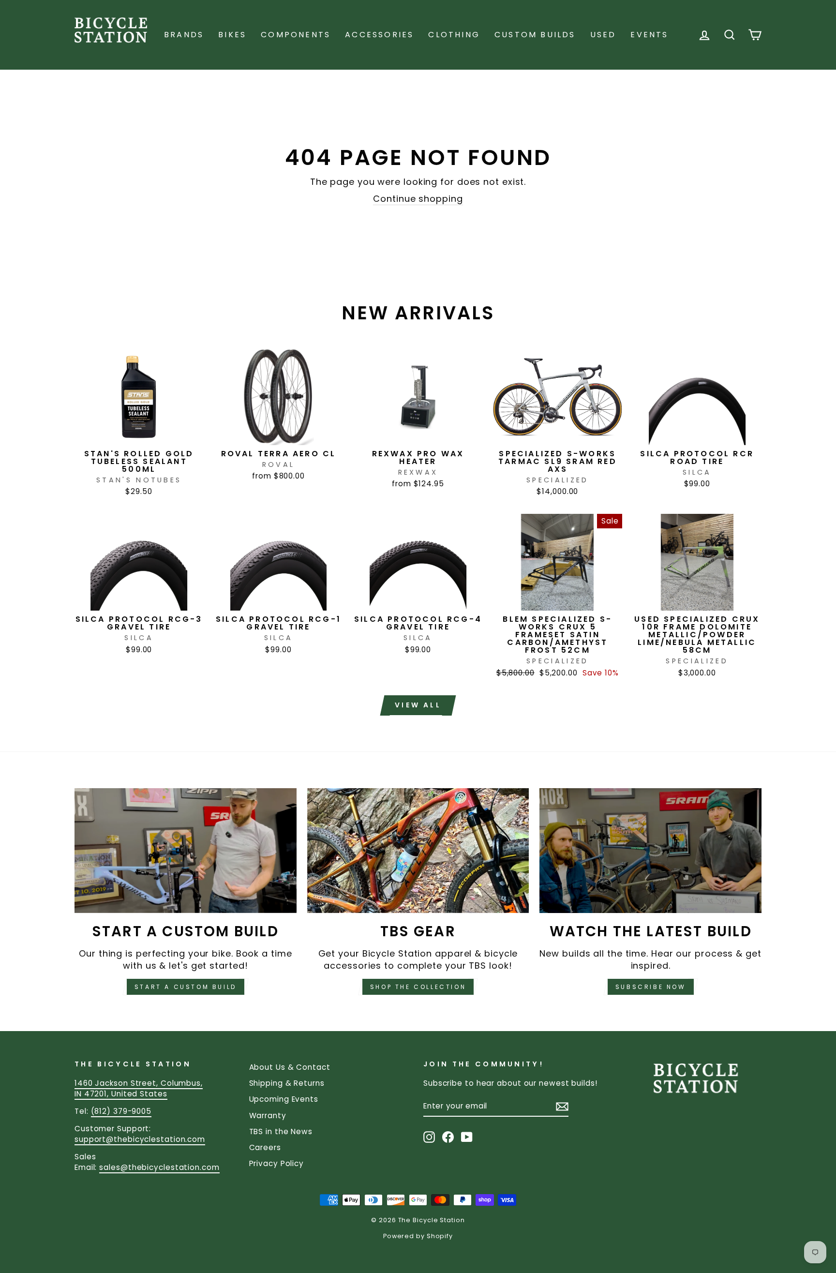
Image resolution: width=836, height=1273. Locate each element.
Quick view (139, 433)
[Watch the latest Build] (650, 850)
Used (603, 34)
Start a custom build (185, 987)
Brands (184, 34)
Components (295, 34)
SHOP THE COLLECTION (418, 987)
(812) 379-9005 (121, 1111)
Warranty (267, 1115)
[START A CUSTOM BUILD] (186, 850)
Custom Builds (535, 34)
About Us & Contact (289, 1067)
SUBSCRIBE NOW (650, 987)
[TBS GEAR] (418, 850)
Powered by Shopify (418, 1236)
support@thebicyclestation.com (140, 1139)
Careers (265, 1147)
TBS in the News (281, 1131)
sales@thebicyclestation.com (159, 1167)
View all (418, 705)
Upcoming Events (284, 1099)
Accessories (379, 34)
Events (649, 34)
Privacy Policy (276, 1163)
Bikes (232, 34)
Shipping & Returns (287, 1083)
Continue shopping (418, 199)
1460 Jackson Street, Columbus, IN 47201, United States (139, 1088)
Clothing (454, 34)
